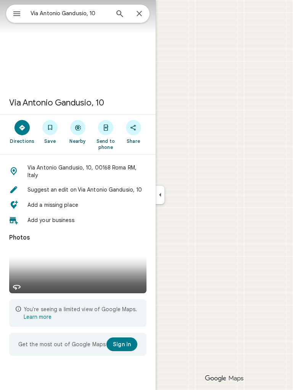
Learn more (38, 316)
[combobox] (70, 13)
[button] (78, 171)
